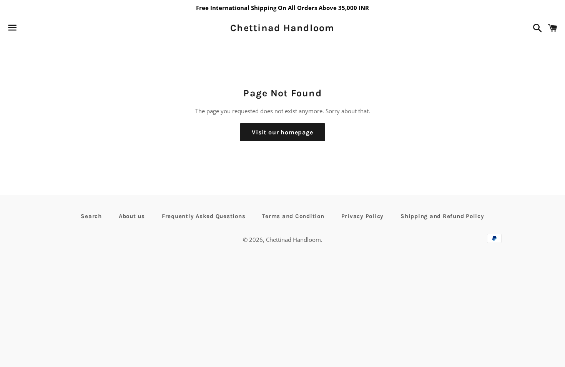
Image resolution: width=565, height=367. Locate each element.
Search (91, 216)
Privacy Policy (362, 216)
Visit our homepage (282, 132)
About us (132, 216)
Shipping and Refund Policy (442, 216)
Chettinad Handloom (282, 27)
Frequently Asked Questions (204, 216)
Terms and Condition (293, 216)
